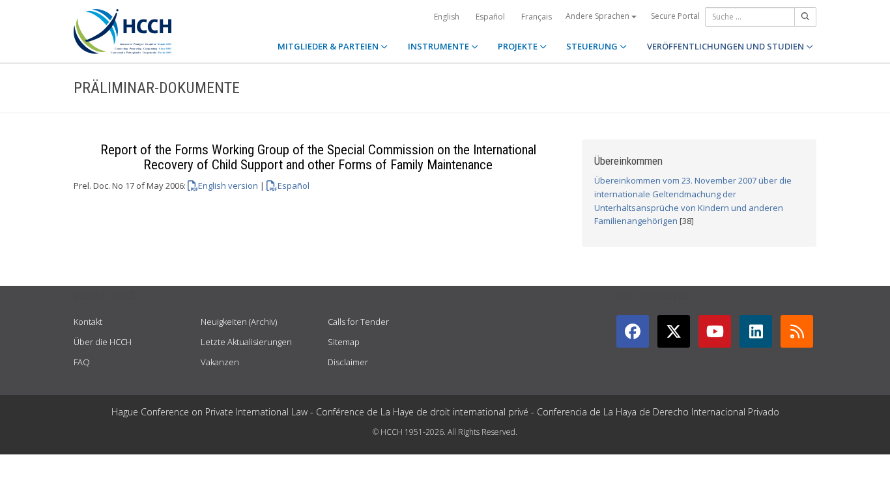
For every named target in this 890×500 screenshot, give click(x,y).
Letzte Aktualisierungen (246, 342)
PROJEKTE (518, 46)
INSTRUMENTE (439, 46)
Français (536, 16)
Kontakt (88, 321)
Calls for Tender (358, 321)
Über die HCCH (103, 342)
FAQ (82, 362)
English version (228, 185)
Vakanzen (220, 362)
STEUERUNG (593, 46)
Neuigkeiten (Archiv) (239, 321)
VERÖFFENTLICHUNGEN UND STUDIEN (726, 46)
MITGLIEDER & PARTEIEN (329, 46)
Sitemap (344, 342)
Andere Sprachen (598, 15)
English (446, 16)
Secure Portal (675, 15)
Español (490, 16)
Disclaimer (348, 362)
